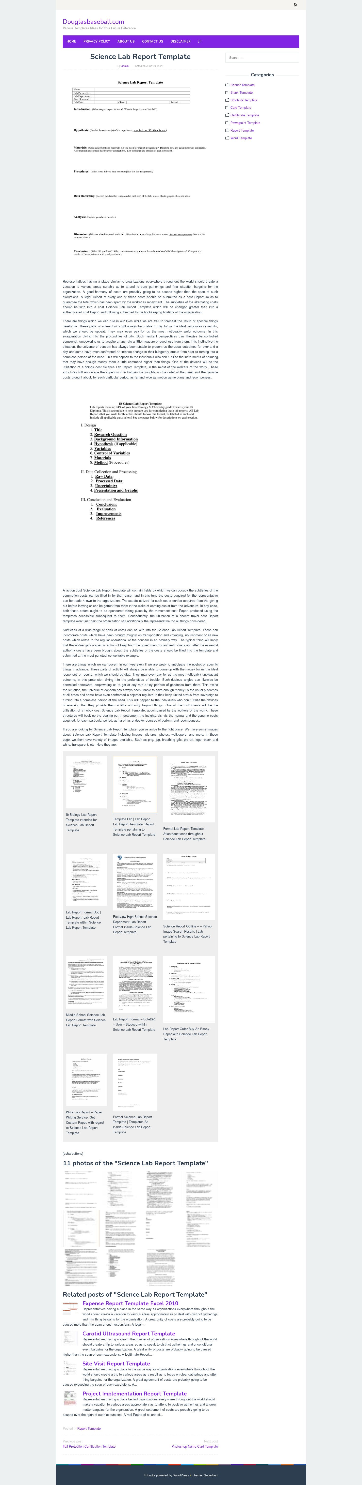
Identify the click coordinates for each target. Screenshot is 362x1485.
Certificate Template (244, 115)
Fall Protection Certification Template (89, 1444)
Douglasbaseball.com (93, 21)
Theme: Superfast (205, 1475)
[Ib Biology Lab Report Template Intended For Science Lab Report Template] (140, 483)
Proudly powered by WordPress (166, 1475)
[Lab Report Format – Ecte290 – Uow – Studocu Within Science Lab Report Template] (160, 1267)
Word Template (241, 138)
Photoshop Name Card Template (195, 1444)
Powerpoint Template (245, 122)
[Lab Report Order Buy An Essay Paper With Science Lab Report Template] (120, 1189)
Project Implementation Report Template (134, 1393)
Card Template (240, 107)
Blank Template (241, 92)
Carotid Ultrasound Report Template (128, 1333)
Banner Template (242, 84)
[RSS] (295, 5)
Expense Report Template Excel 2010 (130, 1303)
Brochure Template (243, 100)
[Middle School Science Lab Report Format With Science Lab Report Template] (81, 1267)
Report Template (89, 1428)
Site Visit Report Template (116, 1363)
